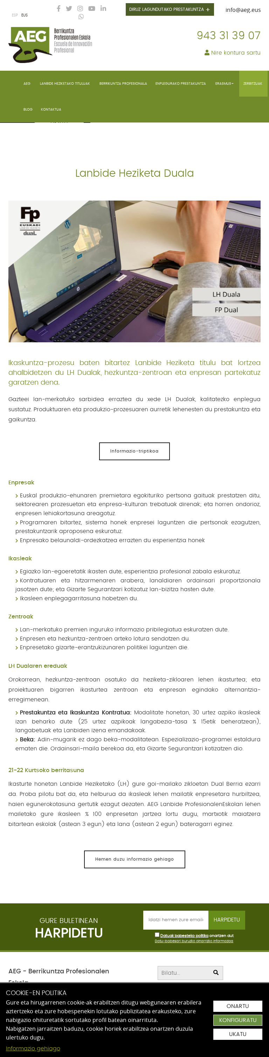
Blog (28, 109)
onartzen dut (221, 936)
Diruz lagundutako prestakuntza (170, 10)
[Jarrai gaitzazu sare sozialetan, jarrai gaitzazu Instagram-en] (78, 9)
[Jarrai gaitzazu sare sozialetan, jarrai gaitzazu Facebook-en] (57, 9)
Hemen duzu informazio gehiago (134, 859)
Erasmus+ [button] (225, 83)
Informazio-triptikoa (134, 451)
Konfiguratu (238, 1020)
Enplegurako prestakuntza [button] (181, 83)
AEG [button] (27, 83)
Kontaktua (51, 109)
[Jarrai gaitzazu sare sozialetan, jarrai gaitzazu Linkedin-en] (101, 9)
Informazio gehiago (33, 1048)
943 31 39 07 (228, 36)
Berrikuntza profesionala (123, 83)
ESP (15, 15)
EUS (24, 15)
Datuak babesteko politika (184, 936)
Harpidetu (227, 920)
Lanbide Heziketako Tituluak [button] (65, 83)
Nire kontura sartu (235, 53)
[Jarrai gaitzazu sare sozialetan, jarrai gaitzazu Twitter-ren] (67, 9)
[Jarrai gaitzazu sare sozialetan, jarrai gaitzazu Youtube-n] (90, 9)
